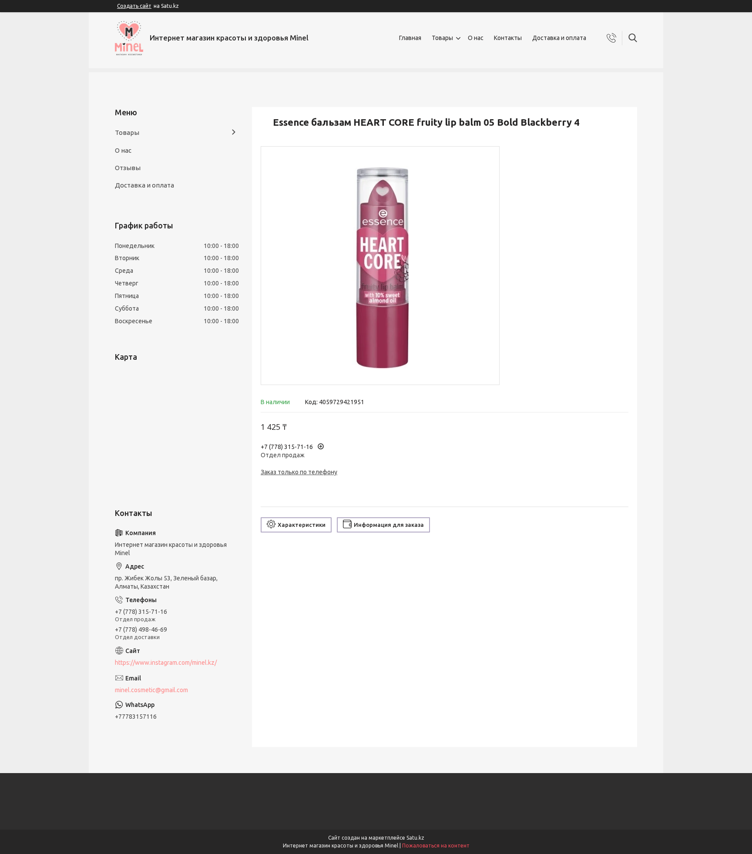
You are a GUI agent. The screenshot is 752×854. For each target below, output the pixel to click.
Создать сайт (134, 6)
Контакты (508, 37)
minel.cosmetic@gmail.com (151, 690)
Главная (410, 37)
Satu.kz (415, 838)
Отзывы (128, 167)
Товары (442, 37)
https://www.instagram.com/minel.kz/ (166, 662)
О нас (475, 37)
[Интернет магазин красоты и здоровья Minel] (129, 38)
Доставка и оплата (559, 37)
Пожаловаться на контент (436, 845)
